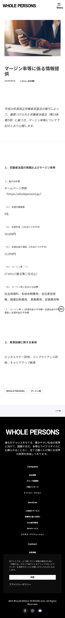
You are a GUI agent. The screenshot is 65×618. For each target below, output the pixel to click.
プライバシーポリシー (20, 584)
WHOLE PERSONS (15, 390)
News (24, 81)
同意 (32, 577)
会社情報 (31, 81)
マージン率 (36, 390)
